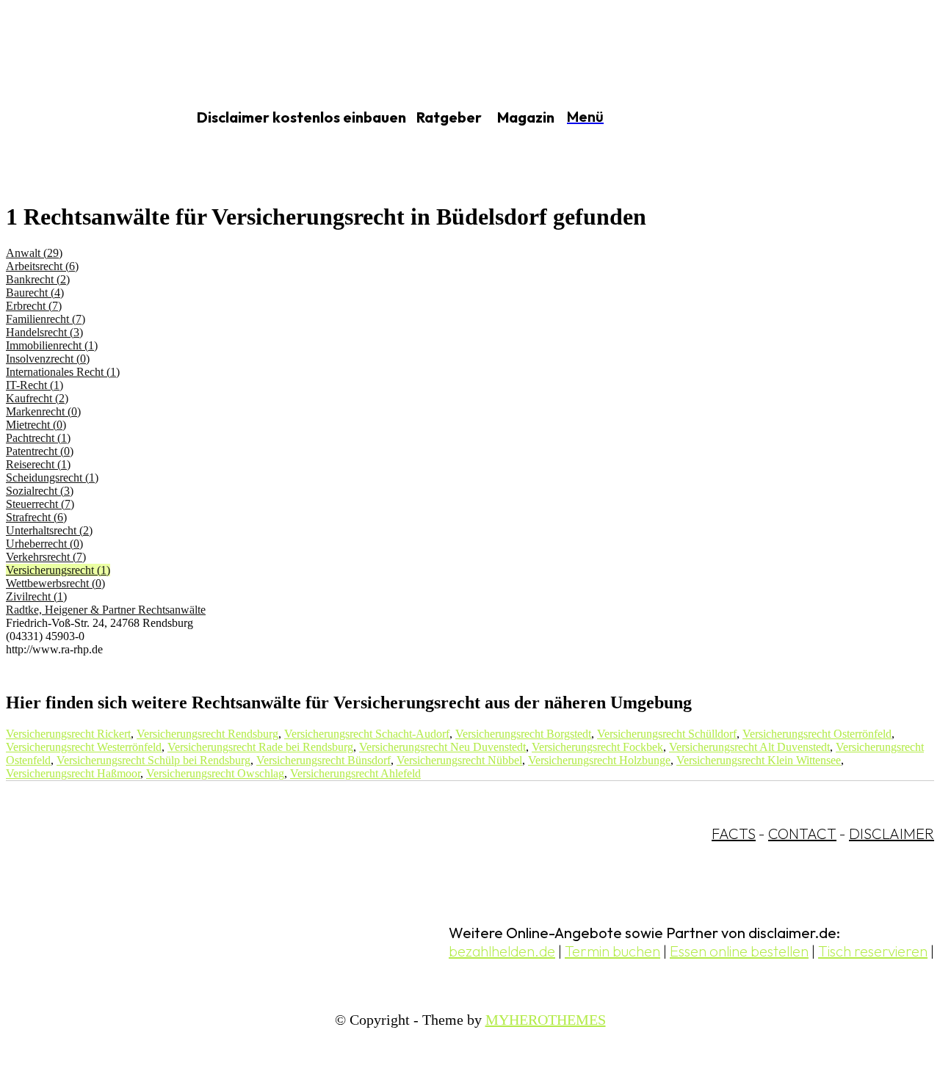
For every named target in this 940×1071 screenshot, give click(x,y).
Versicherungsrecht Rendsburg (207, 733)
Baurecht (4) (35, 292)
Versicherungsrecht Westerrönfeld (84, 747)
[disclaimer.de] (79, 118)
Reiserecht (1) (38, 464)
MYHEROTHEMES (545, 1020)
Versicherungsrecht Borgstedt (523, 733)
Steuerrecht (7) (40, 504)
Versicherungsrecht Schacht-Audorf (366, 733)
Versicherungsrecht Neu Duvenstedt (442, 747)
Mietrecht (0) (36, 424)
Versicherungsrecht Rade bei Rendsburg (260, 747)
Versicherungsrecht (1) (58, 570)
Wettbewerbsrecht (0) (55, 583)
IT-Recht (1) (34, 385)
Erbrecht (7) (34, 305)
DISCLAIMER (891, 833)
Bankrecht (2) (38, 279)
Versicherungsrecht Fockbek (597, 747)
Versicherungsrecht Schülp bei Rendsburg (153, 760)
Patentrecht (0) (39, 451)
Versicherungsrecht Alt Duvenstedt (749, 747)
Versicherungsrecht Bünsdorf (323, 760)
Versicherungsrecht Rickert (68, 733)
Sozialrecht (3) (39, 490)
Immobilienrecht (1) (52, 345)
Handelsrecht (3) (44, 332)
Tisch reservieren (873, 951)
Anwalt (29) (34, 253)
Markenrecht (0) (43, 411)
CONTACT (802, 833)
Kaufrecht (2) (37, 398)
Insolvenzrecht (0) (48, 358)
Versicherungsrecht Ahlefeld (355, 773)
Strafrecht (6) (36, 517)
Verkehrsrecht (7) (46, 557)
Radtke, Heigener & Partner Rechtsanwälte (106, 609)
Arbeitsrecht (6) (42, 266)
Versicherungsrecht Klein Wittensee (758, 760)
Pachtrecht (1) (38, 438)
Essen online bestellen (739, 951)
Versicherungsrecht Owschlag (215, 773)
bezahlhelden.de (502, 951)
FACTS (734, 833)
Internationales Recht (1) (63, 372)
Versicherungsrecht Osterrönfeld (817, 733)
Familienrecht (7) (45, 319)
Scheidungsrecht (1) (52, 477)
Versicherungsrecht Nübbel (459, 760)
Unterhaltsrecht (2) (49, 530)
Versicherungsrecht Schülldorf (667, 733)
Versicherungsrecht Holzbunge (599, 760)
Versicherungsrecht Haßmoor (73, 773)
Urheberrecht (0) (44, 543)
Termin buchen (612, 951)
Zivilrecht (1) (36, 596)
